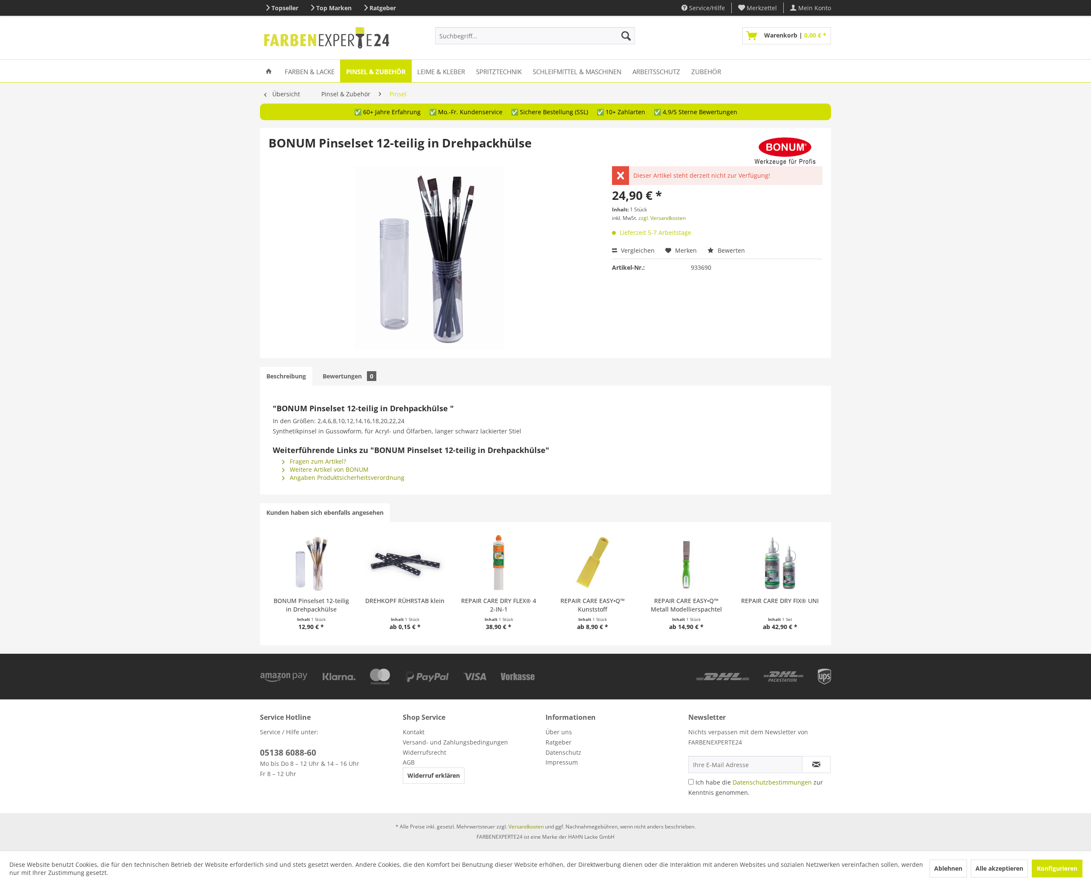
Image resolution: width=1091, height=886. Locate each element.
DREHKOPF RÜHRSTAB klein (404, 601)
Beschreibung (286, 376)
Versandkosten (526, 826)
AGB (409, 762)
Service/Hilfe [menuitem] (706, 8)
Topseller (284, 8)
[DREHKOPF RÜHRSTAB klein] (404, 562)
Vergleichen (637, 250)
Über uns (559, 732)
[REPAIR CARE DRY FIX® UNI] (779, 562)
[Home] (268, 71)
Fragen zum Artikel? (317, 461)
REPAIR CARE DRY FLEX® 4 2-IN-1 (498, 605)
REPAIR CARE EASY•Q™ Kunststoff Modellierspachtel (592, 605)
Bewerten (730, 250)
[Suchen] (626, 35)
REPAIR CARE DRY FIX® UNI (780, 601)
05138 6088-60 (288, 752)
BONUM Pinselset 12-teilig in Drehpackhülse (311, 605)
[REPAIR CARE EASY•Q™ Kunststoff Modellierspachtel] (592, 562)
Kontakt (413, 732)
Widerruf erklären (433, 775)
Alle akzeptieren (999, 868)
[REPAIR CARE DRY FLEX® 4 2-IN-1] (498, 562)
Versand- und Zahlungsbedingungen (455, 742)
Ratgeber (382, 8)
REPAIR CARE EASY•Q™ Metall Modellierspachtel (686, 605)
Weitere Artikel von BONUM (328, 469)
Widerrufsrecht (424, 752)
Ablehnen (948, 868)
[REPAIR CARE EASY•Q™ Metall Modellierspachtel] (686, 562)
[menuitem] (758, 8)
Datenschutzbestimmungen (772, 782)
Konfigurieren (1057, 868)
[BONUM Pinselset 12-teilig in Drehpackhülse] (311, 562)
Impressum (562, 762)
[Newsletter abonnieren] (816, 764)
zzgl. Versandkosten (662, 218)
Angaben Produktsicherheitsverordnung (346, 477)
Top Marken (334, 8)
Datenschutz (563, 752)
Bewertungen (348, 376)
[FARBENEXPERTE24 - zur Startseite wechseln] (326, 38)
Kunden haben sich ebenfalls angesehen (325, 512)
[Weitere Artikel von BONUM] (785, 151)
